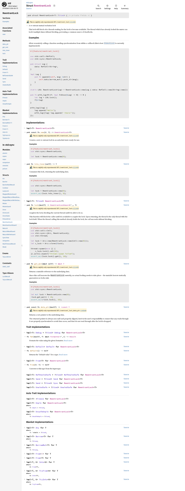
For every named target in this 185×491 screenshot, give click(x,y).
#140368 (83, 310)
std (9, 3)
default (33, 351)
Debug (39, 332)
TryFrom (43, 471)
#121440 (72, 22)
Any (37, 427)
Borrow (39, 436)
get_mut (38, 264)
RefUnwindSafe (43, 375)
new (42, 132)
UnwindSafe (41, 387)
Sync (55, 383)
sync (31, 3)
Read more (68, 340)
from (32, 365)
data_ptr (45, 307)
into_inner (39, 164)
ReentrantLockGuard (60, 205)
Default (40, 346)
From (38, 360)
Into (41, 462)
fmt (31, 337)
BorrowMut (41, 445)
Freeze (40, 399)
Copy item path (54, 5)
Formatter (55, 337)
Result (73, 337)
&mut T (61, 264)
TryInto (43, 479)
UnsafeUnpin (42, 411)
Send (38, 379)
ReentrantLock (43, 128)
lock (36, 205)
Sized (61, 15)
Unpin (39, 403)
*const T (65, 307)
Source (29, 9)
